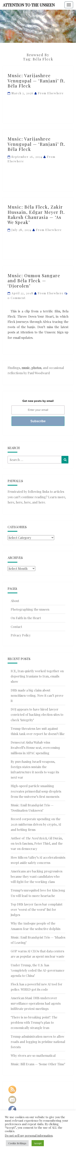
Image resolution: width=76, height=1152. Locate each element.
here (11, 502)
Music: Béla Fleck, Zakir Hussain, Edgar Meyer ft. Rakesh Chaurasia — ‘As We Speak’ (36, 214)
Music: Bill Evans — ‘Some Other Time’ (38, 1064)
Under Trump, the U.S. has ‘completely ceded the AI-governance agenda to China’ (37, 970)
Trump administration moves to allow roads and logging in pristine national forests (38, 1041)
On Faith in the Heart (26, 618)
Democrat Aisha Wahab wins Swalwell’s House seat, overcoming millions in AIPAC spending (35, 747)
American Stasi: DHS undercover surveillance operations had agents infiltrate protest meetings (36, 1003)
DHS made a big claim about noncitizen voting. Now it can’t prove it (37, 695)
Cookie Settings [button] (17, 1143)
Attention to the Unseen (29, 4)
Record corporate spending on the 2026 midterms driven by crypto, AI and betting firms (36, 824)
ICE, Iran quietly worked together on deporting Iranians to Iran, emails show (37, 676)
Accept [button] (38, 1143)
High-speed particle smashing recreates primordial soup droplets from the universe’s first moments (36, 791)
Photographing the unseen (30, 609)
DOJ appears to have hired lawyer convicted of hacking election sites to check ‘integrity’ (37, 714)
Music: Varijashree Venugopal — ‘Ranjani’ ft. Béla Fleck (36, 81)
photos (36, 368)
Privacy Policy (21, 635)
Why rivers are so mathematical (33, 1055)
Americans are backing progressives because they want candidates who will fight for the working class (36, 876)
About (15, 601)
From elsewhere (51, 93)
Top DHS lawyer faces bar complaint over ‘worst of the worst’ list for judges (36, 909)
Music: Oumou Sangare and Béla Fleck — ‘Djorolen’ (34, 281)
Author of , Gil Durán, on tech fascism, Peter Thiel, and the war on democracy (37, 843)
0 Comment (17, 298)
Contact (16, 627)
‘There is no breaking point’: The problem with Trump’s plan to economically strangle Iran (34, 1022)
